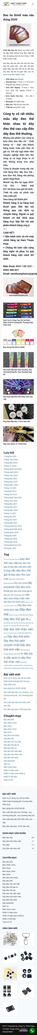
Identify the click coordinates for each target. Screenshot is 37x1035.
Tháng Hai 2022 (10, 494)
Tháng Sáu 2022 (10, 482)
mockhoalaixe (28, 665)
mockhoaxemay (16, 668)
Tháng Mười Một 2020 (13, 529)
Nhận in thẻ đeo (10, 777)
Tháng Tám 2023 (11, 460)
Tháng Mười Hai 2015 (12, 545)
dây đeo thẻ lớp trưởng (21, 625)
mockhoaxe (7, 668)
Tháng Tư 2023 (10, 466)
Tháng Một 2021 (10, 523)
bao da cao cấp (8, 559)
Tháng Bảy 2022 (10, 479)
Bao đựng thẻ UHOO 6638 (13, 347)
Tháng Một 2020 (10, 542)
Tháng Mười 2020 (11, 532)
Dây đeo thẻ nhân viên (18, 629)
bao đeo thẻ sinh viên (20, 566)
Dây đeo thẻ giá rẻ (16, 619)
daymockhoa (20, 579)
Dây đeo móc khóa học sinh (14, 595)
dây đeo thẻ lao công (19, 623)
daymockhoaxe (8, 583)
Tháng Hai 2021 (10, 520)
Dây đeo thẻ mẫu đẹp (13, 751)
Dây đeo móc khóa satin (14, 602)
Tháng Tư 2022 (10, 488)
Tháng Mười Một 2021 (13, 498)
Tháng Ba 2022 (10, 491)
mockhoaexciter (18, 665)
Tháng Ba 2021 (10, 517)
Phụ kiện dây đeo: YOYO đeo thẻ (16, 421)
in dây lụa (26, 653)
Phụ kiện (6, 845)
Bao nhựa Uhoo (10, 729)
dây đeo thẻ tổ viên (14, 654)
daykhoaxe (12, 579)
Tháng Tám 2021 (11, 501)
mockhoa (24, 662)
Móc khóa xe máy (27, 668)
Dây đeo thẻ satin (18, 636)
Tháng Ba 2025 (10, 456)
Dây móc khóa (20, 583)
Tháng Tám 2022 (11, 475)
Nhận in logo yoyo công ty (14, 773)
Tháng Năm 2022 (11, 485)
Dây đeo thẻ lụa (10, 748)
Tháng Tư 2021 (10, 513)
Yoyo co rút (8, 780)
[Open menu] (33, 4)
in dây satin (11, 657)
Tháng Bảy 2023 (10, 463)
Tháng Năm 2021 (11, 510)
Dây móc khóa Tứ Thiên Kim (15, 444)
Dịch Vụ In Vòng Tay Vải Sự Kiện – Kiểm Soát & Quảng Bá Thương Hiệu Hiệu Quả (18, 322)
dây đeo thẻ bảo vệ (14, 615)
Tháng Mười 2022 (11, 472)
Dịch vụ (7, 764)
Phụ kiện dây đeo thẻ (11, 848)
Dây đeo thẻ (9, 739)
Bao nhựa (8, 726)
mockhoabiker (8, 665)
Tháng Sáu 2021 (10, 507)
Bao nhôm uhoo (10, 723)
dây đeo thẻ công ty (26, 615)
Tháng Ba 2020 (10, 536)
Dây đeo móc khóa (11, 735)
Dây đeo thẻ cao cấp (12, 742)
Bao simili (8, 732)
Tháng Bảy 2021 (10, 504)
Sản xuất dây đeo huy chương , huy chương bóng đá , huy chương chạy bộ (17, 372)
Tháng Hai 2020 (10, 539)
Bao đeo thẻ (16, 559)
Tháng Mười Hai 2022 (13, 469)
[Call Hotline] (32, 1030)
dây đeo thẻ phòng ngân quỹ (11, 633)
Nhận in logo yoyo (11, 770)
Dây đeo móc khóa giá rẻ (21, 591)
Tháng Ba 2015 (10, 548)
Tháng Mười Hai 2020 (13, 526)
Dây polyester (9, 761)
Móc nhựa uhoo (10, 767)
